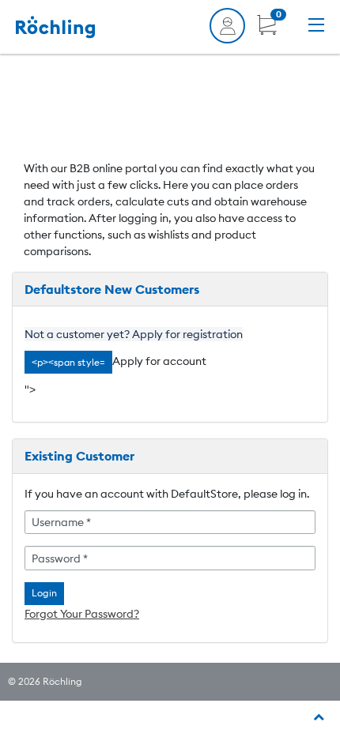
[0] (267, 31)
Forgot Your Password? (82, 614)
